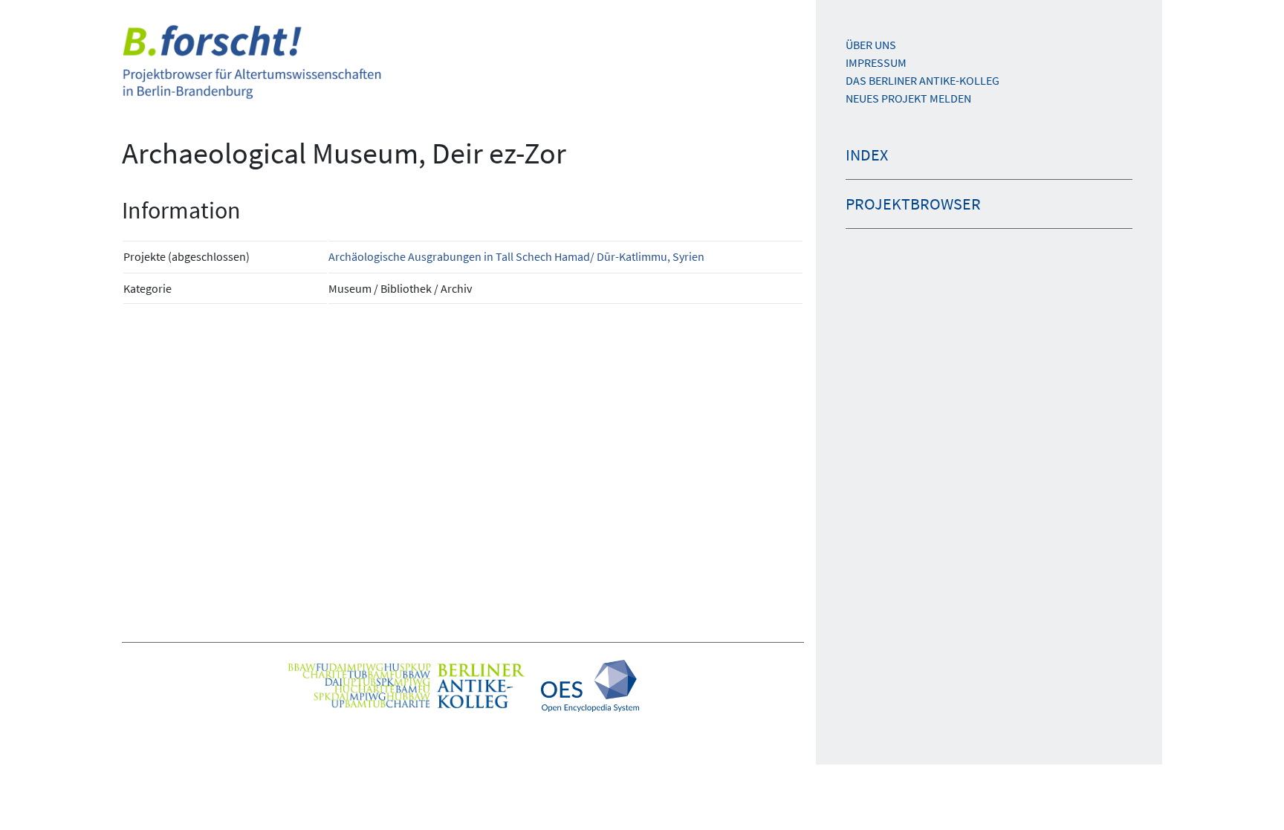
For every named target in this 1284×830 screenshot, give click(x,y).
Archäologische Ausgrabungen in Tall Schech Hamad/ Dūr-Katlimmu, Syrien (516, 256)
